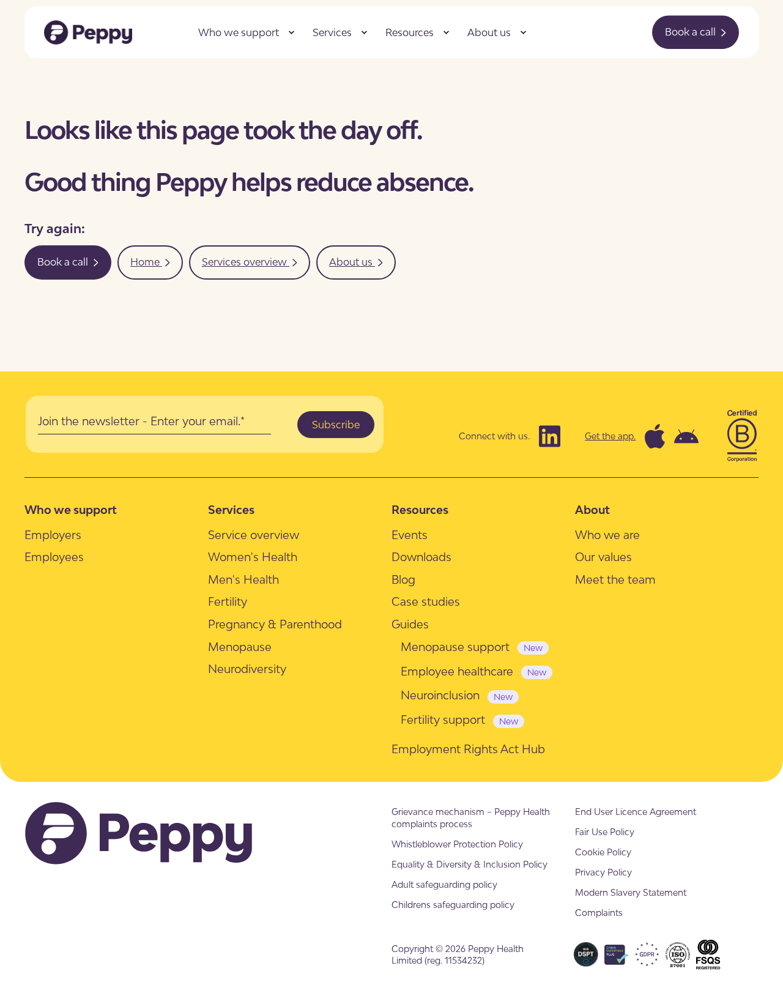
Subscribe (336, 424)
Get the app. (610, 436)
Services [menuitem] (332, 32)
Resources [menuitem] (409, 32)
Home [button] (146, 262)
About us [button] (352, 262)
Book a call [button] (691, 32)
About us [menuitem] (489, 32)
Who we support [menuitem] (238, 32)
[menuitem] (291, 32)
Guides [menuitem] (410, 624)
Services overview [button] (245, 262)
